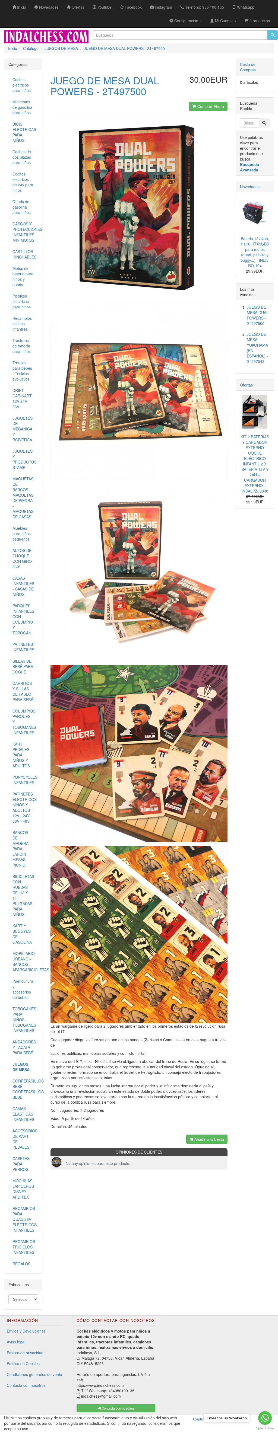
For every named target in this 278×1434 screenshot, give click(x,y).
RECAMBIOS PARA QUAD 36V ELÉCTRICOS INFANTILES (24, 1219)
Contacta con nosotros (26, 1385)
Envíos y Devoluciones (26, 1331)
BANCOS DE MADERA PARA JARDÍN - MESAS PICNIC (20, 849)
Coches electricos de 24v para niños (22, 182)
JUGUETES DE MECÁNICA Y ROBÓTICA (22, 428)
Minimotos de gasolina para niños (22, 107)
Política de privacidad (25, 1352)
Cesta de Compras (248, 67)
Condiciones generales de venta (34, 1374)
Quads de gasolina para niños (21, 207)
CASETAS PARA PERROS (21, 1164)
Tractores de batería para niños (21, 346)
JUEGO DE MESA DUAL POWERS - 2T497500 (257, 315)
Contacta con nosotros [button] (118, 1408)
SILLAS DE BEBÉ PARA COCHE (22, 666)
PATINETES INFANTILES (23, 646)
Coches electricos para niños (21, 85)
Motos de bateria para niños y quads (22, 276)
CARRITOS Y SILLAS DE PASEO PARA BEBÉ (22, 691)
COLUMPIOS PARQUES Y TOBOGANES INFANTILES (24, 721)
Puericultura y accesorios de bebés (22, 989)
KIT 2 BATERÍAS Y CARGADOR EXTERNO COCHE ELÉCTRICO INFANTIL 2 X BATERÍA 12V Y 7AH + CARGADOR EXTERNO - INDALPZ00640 (255, 464)
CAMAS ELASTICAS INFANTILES (23, 1114)
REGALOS (21, 1263)
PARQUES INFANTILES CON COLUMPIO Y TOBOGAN (23, 619)
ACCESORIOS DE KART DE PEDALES (24, 1139)
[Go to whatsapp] (265, 1418)
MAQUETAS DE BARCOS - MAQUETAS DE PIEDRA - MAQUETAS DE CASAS (22, 497)
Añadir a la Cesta (208, 1139)
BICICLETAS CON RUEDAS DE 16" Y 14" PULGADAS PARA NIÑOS (23, 895)
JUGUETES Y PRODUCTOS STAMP (24, 459)
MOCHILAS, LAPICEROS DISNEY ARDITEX (23, 1189)
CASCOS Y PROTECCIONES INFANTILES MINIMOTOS (25, 232)
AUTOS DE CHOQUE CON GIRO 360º (22, 558)
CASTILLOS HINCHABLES (24, 254)
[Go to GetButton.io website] (265, 1428)
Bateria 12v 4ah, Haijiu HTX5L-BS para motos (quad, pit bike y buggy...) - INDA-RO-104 (255, 252)
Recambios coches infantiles (22, 323)
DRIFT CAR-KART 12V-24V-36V (22, 398)
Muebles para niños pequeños (21, 533)
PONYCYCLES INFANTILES (24, 779)
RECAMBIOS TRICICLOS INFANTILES (23, 1247)
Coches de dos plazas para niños (21, 157)
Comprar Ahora (210, 106)
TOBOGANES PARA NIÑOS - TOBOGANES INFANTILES (24, 1019)
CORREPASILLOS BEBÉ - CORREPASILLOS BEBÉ (25, 1089)
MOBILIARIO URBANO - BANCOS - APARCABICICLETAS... (25, 961)
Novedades (250, 186)
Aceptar (198, 1419)
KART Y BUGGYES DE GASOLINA (22, 934)
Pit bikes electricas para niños (21, 301)
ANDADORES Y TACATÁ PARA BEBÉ (24, 1047)
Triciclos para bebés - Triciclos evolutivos (22, 371)
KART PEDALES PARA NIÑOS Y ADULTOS (21, 754)
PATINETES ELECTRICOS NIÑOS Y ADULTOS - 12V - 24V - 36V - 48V (24, 807)
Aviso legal (16, 1341)
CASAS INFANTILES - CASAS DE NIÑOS (23, 586)
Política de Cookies (23, 1363)
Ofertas (246, 385)
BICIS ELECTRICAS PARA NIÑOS (24, 132)
